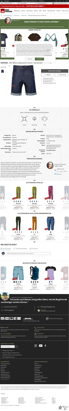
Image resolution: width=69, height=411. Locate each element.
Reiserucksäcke (38, 398)
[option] (23, 80)
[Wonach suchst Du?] (67, 10)
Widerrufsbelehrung (5, 377)
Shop (2, 1)
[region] (35, 52)
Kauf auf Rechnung (47, 81)
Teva (53, 397)
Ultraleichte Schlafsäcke (40, 399)
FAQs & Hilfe (3, 367)
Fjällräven (54, 402)
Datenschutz (6, 374)
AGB (2, 374)
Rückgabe (3, 370)
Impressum (37, 374)
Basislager (6, 1)
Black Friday (3, 403)
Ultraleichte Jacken (22, 402)
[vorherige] (2, 42)
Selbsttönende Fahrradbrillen (41, 403)
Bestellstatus (4, 365)
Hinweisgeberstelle (38, 376)
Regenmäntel (21, 398)
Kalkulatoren (3, 398)
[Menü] (68, 406)
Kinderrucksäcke (38, 400)
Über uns (36, 363)
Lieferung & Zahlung (5, 363)
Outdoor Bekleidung (8, 15)
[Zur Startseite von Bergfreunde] (7, 10)
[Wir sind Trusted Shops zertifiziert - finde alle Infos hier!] (38, 310)
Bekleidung (17, 10)
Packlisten (3, 400)
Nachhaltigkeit (37, 379)
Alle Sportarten (51, 10)
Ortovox (4, 63)
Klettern (36, 10)
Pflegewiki (36, 381)
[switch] (65, 409)
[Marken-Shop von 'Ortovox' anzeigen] (4, 67)
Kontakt (2, 369)
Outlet (63, 10)
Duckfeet (54, 398)
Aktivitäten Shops (4, 397)
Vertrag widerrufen (5, 379)
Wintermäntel (21, 400)
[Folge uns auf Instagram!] (36, 346)
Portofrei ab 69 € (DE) (7, 3)
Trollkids (53, 403)
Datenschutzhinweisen (48, 55)
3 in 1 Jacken (21, 397)
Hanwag (53, 400)
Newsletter (36, 369)
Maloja (53, 399)
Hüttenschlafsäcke (39, 397)
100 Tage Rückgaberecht (42, 3)
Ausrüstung (29, 10)
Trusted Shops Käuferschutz (49, 83)
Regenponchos (21, 399)
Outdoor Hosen (16, 15)
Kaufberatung (4, 399)
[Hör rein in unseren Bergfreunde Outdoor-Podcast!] (46, 346)
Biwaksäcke (37, 402)
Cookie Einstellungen (5, 376)
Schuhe (23, 10)
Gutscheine (37, 370)
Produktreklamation (5, 372)
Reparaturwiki (43, 381)
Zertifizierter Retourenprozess (56, 318)
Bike (40, 10)
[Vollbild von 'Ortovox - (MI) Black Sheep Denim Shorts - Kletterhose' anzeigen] (9, 65)
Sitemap (17, 405)
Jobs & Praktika (38, 365)
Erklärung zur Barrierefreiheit (41, 377)
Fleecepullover (21, 403)
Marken (58, 10)
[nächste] (66, 42)
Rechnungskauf (23, 3)
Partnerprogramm (38, 372)
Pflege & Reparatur (5, 402)
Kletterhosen (23, 15)
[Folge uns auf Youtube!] (41, 346)
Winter (44, 10)
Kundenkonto (37, 367)
